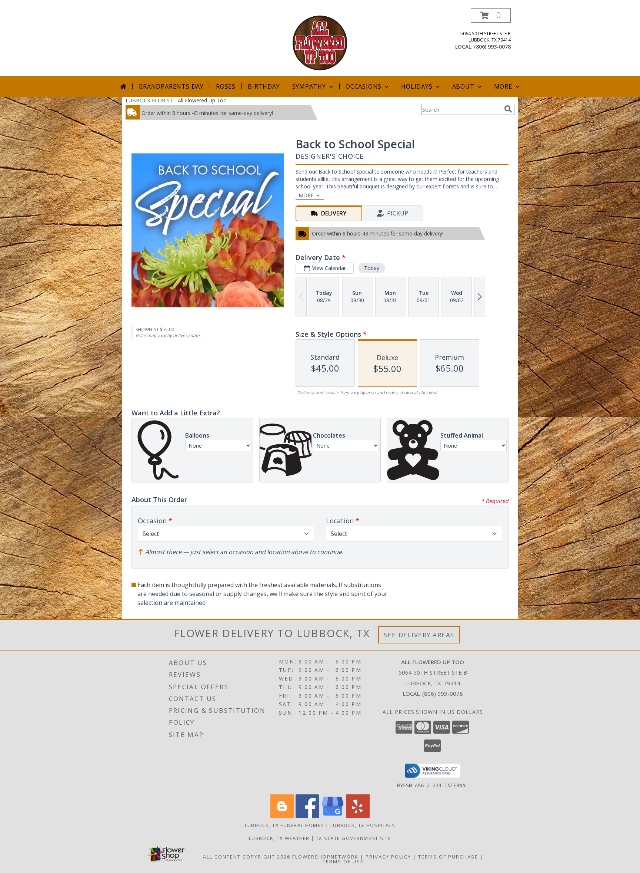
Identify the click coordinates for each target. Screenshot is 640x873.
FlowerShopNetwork (325, 856)
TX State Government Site (353, 838)
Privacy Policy (388, 856)
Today (371, 267)
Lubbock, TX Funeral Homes (284, 825)
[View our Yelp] (358, 816)
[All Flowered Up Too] (320, 42)
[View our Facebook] (307, 816)
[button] (491, 15)
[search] (508, 109)
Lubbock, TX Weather (279, 838)
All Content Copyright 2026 (246, 856)
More (503, 86)
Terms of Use (343, 861)
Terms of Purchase (448, 856)
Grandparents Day (171, 86)
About (463, 86)
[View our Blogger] (282, 816)
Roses (226, 86)
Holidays (416, 86)
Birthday (264, 86)
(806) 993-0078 (492, 46)
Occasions (363, 86)
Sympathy (309, 86)
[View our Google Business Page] (332, 816)
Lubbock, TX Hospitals (362, 825)
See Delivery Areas (419, 634)
